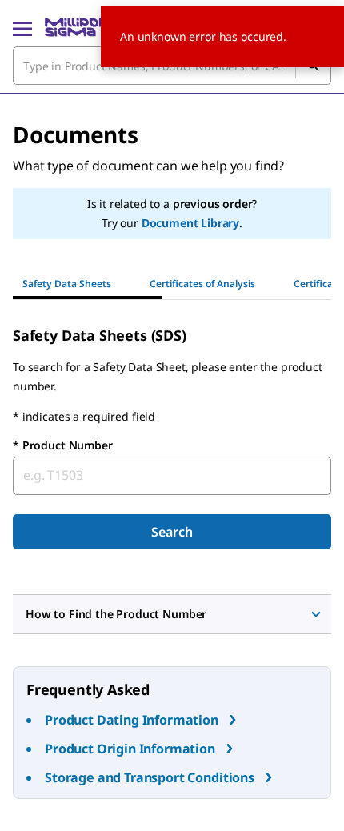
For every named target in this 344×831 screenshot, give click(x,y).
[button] (172, 614)
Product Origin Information (130, 748)
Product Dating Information (131, 720)
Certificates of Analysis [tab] (202, 283)
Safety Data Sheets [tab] (66, 283)
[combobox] (172, 476)
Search (171, 532)
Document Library (190, 222)
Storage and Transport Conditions (149, 777)
